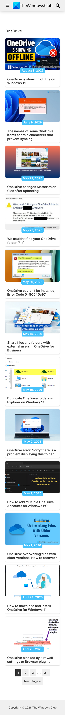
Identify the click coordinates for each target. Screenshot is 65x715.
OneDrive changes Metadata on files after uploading (31, 189)
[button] (58, 6)
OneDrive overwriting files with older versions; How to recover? (32, 556)
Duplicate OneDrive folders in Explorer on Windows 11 (30, 400)
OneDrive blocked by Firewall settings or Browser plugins (30, 660)
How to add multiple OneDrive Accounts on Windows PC (30, 504)
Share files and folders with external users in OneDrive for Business (30, 346)
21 (47, 673)
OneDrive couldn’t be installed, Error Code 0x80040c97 (31, 292)
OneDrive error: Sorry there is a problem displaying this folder (31, 452)
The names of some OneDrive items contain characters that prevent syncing (30, 135)
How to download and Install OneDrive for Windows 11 (29, 608)
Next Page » (32, 682)
